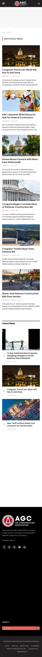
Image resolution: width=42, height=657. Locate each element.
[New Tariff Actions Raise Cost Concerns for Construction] (21, 409)
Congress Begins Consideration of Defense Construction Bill (19, 206)
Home (4, 32)
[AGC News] (21, 3)
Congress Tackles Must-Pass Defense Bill (18, 250)
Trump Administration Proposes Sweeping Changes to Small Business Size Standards (22, 355)
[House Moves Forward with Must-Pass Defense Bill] (21, 145)
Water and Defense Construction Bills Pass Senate (20, 295)
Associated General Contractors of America (23, 641)
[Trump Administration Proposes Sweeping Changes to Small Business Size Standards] (21, 339)
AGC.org (15, 646)
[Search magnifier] (38, 628)
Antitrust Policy (22, 652)
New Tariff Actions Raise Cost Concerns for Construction (21, 424)
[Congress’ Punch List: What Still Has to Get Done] (21, 56)
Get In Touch (24, 646)
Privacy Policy (33, 649)
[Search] (39, 3)
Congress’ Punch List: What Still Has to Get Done (19, 71)
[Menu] (3, 3)
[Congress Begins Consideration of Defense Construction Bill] (21, 190)
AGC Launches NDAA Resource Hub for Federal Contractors (19, 116)
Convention (35, 646)
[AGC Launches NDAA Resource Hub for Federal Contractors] (21, 100)
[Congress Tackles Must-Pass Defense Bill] (21, 235)
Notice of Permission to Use (16, 649)
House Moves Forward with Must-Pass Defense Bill (20, 161)
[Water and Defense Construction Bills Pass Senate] (21, 279)
